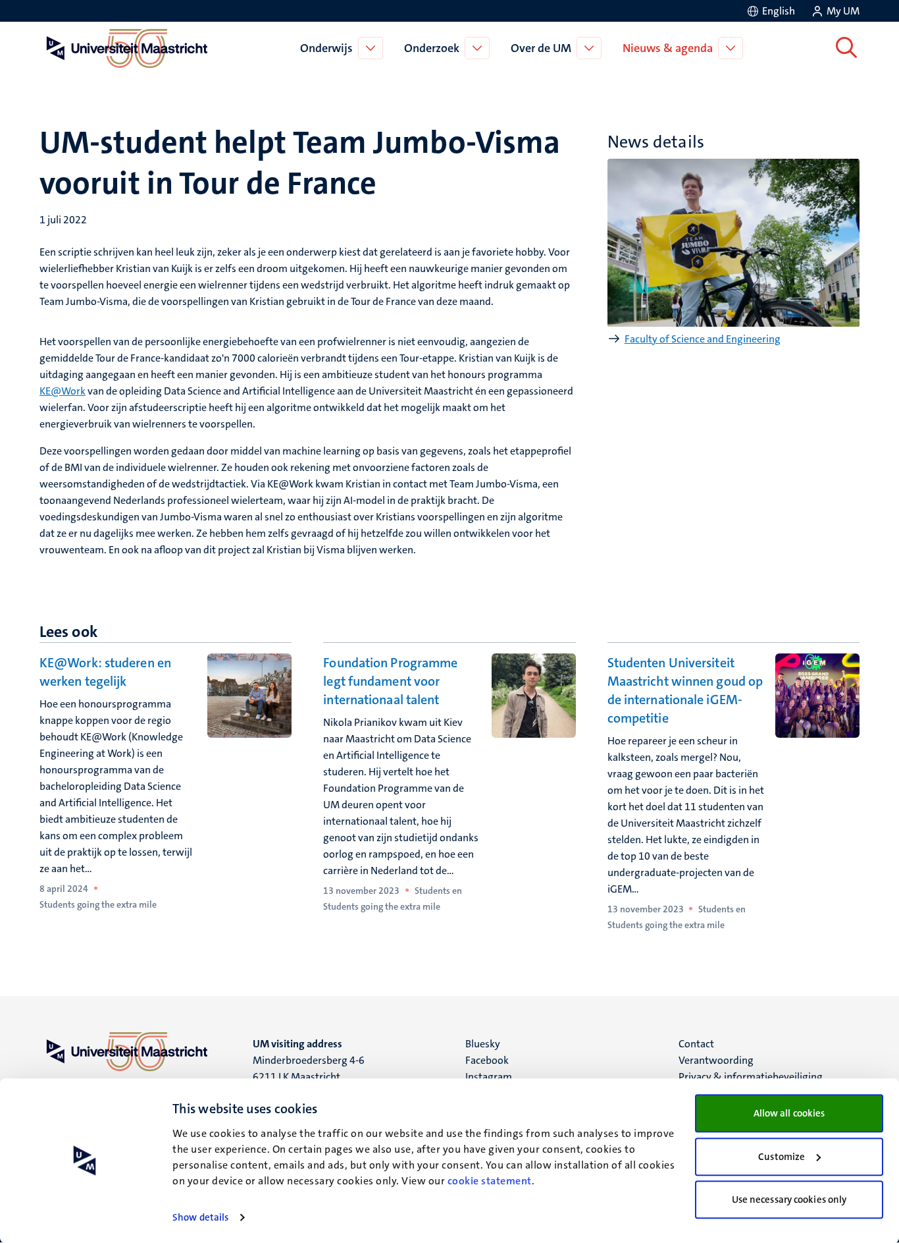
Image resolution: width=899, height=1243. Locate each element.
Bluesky (482, 1044)
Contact (696, 1044)
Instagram (488, 1077)
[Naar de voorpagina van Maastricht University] (124, 48)
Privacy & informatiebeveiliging (751, 1077)
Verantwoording (716, 1060)
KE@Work (62, 391)
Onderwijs (326, 48)
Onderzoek (431, 48)
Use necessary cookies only (789, 1199)
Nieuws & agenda (668, 48)
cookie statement (490, 1181)
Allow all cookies (789, 1113)
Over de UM (541, 48)
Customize (781, 1156)
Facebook (487, 1060)
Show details (200, 1217)
